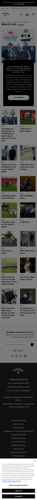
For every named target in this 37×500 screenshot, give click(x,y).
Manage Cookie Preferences (18, 485)
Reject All (18, 490)
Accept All (18, 496)
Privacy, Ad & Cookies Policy (11, 481)
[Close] (34, 461)
